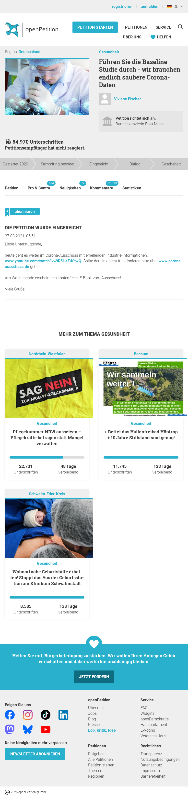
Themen (95, 770)
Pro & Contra (39, 185)
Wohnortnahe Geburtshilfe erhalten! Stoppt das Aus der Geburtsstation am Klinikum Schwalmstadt (47, 577)
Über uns (96, 707)
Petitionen (136, 27)
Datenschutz (151, 765)
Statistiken (131, 188)
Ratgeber (96, 753)
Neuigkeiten (70, 185)
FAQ (144, 707)
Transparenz (151, 753)
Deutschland (29, 51)
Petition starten (95, 27)
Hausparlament (154, 724)
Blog (92, 719)
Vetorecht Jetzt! (154, 736)
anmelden (149, 6)
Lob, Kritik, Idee (102, 730)
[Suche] (180, 27)
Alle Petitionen (100, 759)
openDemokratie (155, 719)
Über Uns (132, 37)
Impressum (150, 770)
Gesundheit (109, 52)
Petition (11, 188)
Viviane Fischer (127, 99)
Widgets (147, 713)
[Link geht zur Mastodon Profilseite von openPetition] (10, 729)
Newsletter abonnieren (35, 754)
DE (175, 6)
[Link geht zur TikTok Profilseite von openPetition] (45, 714)
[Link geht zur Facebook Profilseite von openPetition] (10, 714)
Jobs (92, 713)
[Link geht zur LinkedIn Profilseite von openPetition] (63, 714)
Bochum (141, 354)
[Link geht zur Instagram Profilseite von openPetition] (28, 714)
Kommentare (101, 185)
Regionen (96, 776)
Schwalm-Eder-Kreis (47, 494)
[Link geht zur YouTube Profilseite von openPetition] (45, 729)
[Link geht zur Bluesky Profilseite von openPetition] (28, 729)
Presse (94, 724)
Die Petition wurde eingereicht (43, 228)
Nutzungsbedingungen (160, 759)
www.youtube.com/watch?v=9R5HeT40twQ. (43, 261)
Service (163, 27)
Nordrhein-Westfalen (47, 354)
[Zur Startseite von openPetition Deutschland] (32, 30)
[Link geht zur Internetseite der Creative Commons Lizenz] (8, 791)
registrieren (122, 6)
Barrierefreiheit (153, 776)
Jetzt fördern (94, 676)
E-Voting (148, 730)
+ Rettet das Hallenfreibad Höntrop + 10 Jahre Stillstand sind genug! (141, 434)
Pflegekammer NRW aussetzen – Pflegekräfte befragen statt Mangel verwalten (47, 437)
